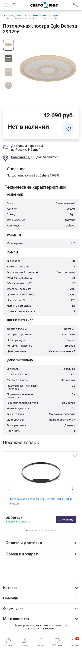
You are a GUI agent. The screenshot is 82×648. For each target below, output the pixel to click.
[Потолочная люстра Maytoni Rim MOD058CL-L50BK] (41, 473)
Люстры (22, 15)
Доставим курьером (27, 146)
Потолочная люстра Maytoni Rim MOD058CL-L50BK (41, 498)
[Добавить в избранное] (68, 128)
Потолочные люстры (44, 15)
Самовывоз (20, 157)
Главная (8, 15)
